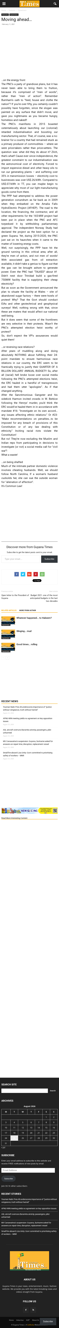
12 (23, 1127)
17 (6, 1132)
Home (11, 1320)
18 (14, 1132)
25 (14, 1138)
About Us (35, 1320)
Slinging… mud (24, 631)
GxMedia (30, 1325)
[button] (55, 3)
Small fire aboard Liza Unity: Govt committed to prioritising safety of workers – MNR (27, 754)
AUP (28, 1320)
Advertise (20, 1320)
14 (39, 1127)
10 (6, 1127)
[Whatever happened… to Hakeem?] (8, 621)
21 (39, 1132)
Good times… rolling (26, 644)
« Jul (3, 1147)
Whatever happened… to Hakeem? (34, 617)
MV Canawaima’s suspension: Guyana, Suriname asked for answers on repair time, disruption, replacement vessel (28, 742)
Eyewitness (14, 15)
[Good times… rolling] (8, 647)
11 (14, 1127)
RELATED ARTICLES (8, 610)
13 (31, 1127)
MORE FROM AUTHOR (27, 610)
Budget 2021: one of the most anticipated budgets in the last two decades (44, 598)
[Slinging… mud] (8, 634)
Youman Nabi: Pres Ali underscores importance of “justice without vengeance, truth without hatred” (27, 708)
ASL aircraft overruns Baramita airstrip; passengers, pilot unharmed (27, 731)
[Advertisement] (29, 51)
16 (54, 1127)
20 (31, 1132)
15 (46, 1127)
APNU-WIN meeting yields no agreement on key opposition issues (27, 719)
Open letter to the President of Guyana (15, 596)
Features (5, 15)
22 (46, 1132)
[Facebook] (26, 1310)
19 (23, 1132)
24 (6, 1138)
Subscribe (49, 559)
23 (54, 1132)
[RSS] (33, 1310)
